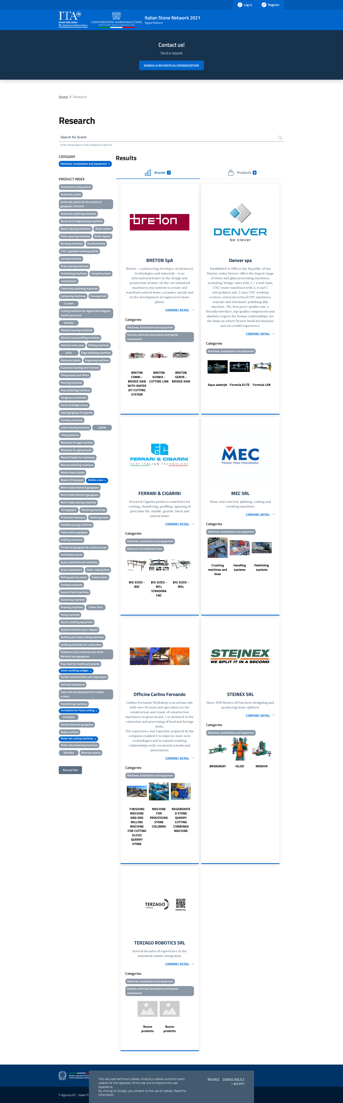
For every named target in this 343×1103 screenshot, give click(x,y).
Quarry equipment (71, 570)
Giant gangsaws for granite (76, 412)
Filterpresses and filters (75, 375)
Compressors (69, 281)
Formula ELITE (240, 384)
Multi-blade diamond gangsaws (80, 495)
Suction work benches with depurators (84, 677)
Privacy (214, 1079)
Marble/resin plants (73, 472)
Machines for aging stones (76, 450)
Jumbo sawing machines (75, 427)
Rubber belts (99, 577)
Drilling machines (98, 345)
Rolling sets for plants (74, 577)
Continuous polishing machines (79, 288)
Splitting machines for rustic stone (81, 644)
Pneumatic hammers (73, 517)
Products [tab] (246, 172)
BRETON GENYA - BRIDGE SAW (181, 377)
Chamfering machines (74, 273)
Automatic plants (71, 194)
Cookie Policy (234, 1079)
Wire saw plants (91, 752)
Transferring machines (74, 704)
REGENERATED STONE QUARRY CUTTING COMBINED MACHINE (181, 820)
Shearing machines (72, 607)
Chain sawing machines (75, 266)
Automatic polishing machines (78, 213)
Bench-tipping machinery (76, 229)
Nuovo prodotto (147, 1028)
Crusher (68, 303)
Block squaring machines (75, 236)
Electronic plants (71, 360)
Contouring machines (73, 296)
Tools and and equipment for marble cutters (82, 694)
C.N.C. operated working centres (79, 251)
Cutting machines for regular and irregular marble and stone (85, 313)
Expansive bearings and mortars (80, 367)
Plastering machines (93, 510)
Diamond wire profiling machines (80, 337)
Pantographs (68, 510)
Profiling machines (72, 540)
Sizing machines (70, 615)
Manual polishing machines (77, 465)
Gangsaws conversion (74, 397)
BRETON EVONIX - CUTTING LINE (159, 377)
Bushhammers (96, 243)
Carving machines (71, 258)
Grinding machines (72, 420)
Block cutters (103, 229)
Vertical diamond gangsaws (77, 724)
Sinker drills (96, 607)
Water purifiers (70, 732)
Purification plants (71, 554)
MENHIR (262, 766)
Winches (69, 752)
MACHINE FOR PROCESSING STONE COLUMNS (159, 818)
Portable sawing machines (76, 525)
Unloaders (69, 717)
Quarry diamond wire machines (79, 562)
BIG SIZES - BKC (137, 584)
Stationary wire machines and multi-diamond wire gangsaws (82, 654)
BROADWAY (217, 766)
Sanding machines (71, 585)
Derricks (69, 323)
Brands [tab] (162, 172)
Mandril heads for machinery (78, 457)
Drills (69, 353)
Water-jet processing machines (79, 745)
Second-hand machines (75, 592)
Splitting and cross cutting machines (82, 637)
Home (63, 96)
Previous (122, 370)
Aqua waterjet (217, 384)
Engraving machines (97, 360)
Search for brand (73, 137)
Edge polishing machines (96, 353)
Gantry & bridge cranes (74, 405)
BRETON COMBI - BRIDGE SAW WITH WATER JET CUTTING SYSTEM (137, 383)
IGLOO (239, 766)
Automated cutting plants (76, 187)
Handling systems (239, 567)
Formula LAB (262, 384)
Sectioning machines (73, 599)
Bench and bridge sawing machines (82, 221)
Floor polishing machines (75, 390)
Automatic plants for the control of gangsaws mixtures (81, 204)
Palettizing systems (261, 567)
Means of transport (72, 480)
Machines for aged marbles (77, 442)
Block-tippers (102, 236)
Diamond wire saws (72, 345)
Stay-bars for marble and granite (80, 664)
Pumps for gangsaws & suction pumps (84, 547)
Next (197, 370)
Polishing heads (99, 517)
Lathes (102, 427)
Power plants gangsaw (74, 532)
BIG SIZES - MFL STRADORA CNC (159, 589)
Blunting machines (72, 243)
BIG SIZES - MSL (181, 584)
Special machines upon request (79, 629)
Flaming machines (71, 382)
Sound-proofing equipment (77, 622)
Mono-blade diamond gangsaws (80, 487)
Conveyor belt (98, 296)
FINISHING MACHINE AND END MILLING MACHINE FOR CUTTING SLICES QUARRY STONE (137, 826)
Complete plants (101, 273)
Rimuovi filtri (70, 770)
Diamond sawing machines (76, 330)
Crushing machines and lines (217, 569)
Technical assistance (73, 684)
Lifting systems (70, 435)
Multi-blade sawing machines (78, 502)
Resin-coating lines (98, 570)
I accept (238, 1083)
